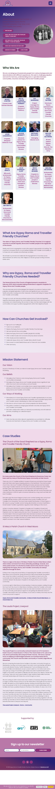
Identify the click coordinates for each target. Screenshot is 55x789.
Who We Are (8, 30)
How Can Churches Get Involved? (14, 46)
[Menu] (50, 3)
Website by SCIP (44, 767)
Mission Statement (10, 50)
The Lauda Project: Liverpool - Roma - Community (17, 705)
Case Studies (24, 50)
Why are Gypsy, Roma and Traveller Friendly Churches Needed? (15, 41)
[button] (43, 750)
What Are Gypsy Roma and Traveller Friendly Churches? (15, 35)
